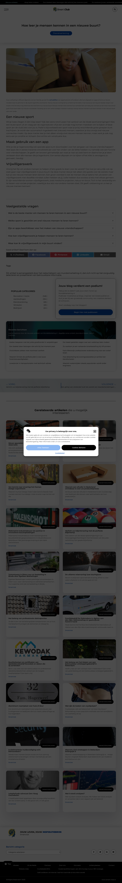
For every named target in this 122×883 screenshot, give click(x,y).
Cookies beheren (79, 448)
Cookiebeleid (59, 453)
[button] (95, 431)
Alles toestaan (43, 448)
